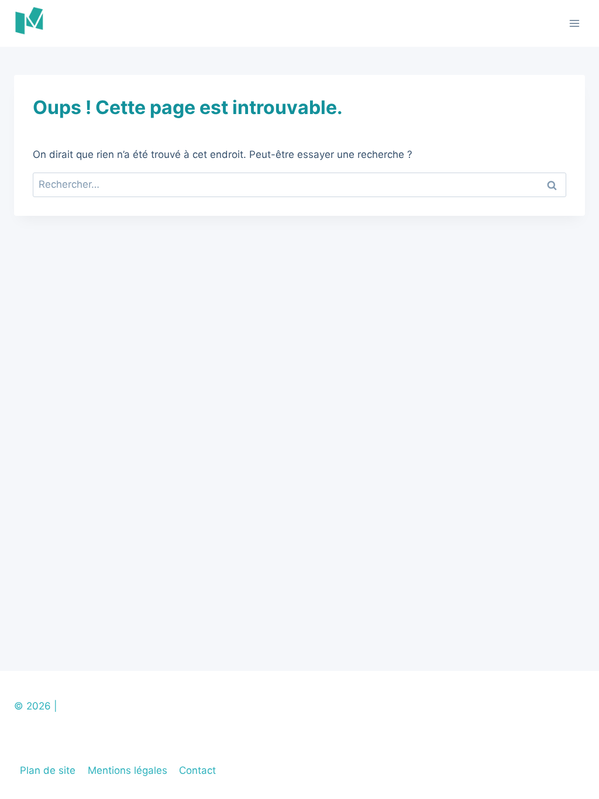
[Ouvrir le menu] (574, 23)
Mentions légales (127, 770)
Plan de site (47, 770)
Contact (197, 770)
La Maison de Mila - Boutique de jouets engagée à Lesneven (203, 706)
